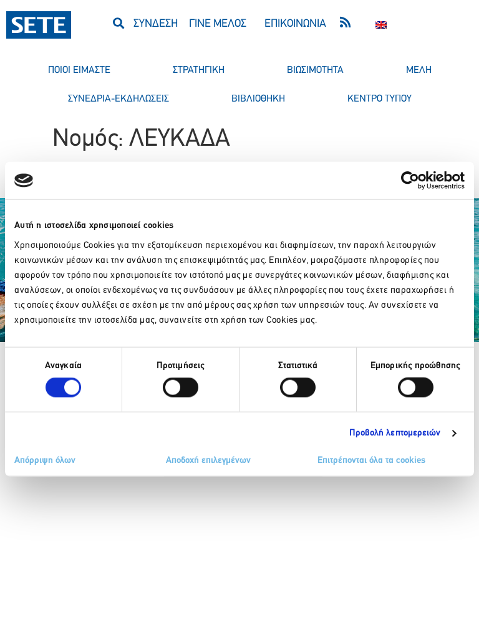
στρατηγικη (199, 70)
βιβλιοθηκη (258, 99)
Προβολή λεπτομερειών (395, 433)
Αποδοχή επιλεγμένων (208, 460)
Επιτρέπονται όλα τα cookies (371, 460)
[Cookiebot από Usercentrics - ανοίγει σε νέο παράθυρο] (410, 180)
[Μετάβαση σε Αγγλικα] (381, 25)
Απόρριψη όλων (44, 460)
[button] (119, 22)
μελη (419, 70)
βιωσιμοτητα (315, 70)
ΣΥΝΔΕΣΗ (155, 24)
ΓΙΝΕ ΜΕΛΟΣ (217, 24)
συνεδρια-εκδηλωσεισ (118, 99)
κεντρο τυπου (379, 99)
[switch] (180, 388)
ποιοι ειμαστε (79, 70)
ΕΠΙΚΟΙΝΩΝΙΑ (295, 24)
